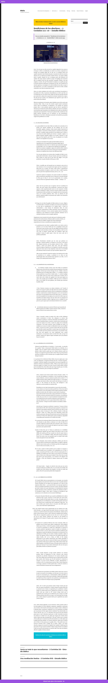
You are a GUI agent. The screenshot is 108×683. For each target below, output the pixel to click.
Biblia (3, 2)
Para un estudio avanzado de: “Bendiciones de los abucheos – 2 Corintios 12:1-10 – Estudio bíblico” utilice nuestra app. (50, 37)
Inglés (86, 10)
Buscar (72, 21)
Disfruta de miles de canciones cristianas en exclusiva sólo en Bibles (50, 635)
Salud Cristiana (80, 10)
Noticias (73, 10)
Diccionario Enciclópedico (43, 10)
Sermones (54, 10)
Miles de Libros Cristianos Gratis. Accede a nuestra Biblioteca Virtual (51, 22)
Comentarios (62, 10)
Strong (68, 10)
